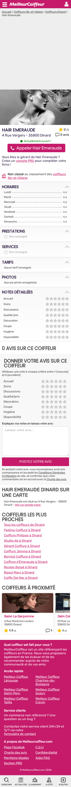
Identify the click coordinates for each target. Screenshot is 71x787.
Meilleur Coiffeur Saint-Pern (16, 691)
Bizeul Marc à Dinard (19, 572)
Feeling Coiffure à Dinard (22, 530)
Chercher (6, 784)
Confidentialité (46, 752)
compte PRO (25, 161)
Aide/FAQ (43, 758)
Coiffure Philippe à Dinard (23, 535)
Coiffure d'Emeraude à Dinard (26, 562)
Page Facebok (14, 747)
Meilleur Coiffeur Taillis (16, 700)
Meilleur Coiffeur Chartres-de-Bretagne (48, 680)
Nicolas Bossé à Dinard (20, 567)
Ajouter (63, 784)
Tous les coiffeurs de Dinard (24, 525)
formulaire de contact (20, 734)
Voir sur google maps (28, 505)
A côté (49, 784)
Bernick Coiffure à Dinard (22, 556)
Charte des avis (56, 479)
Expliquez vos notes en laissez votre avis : (28, 423)
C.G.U (40, 747)
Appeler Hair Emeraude (39, 148)
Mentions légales (16, 758)
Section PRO (13, 763)
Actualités (21, 784)
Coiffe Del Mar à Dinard (21, 578)
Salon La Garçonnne (19, 616)
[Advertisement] (35, 54)
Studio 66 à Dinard (18, 540)
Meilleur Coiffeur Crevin (48, 700)
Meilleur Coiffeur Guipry (48, 691)
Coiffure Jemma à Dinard (22, 551)
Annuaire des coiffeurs (27, 4)
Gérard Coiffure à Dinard (22, 546)
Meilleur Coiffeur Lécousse (16, 678)
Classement (35, 784)
